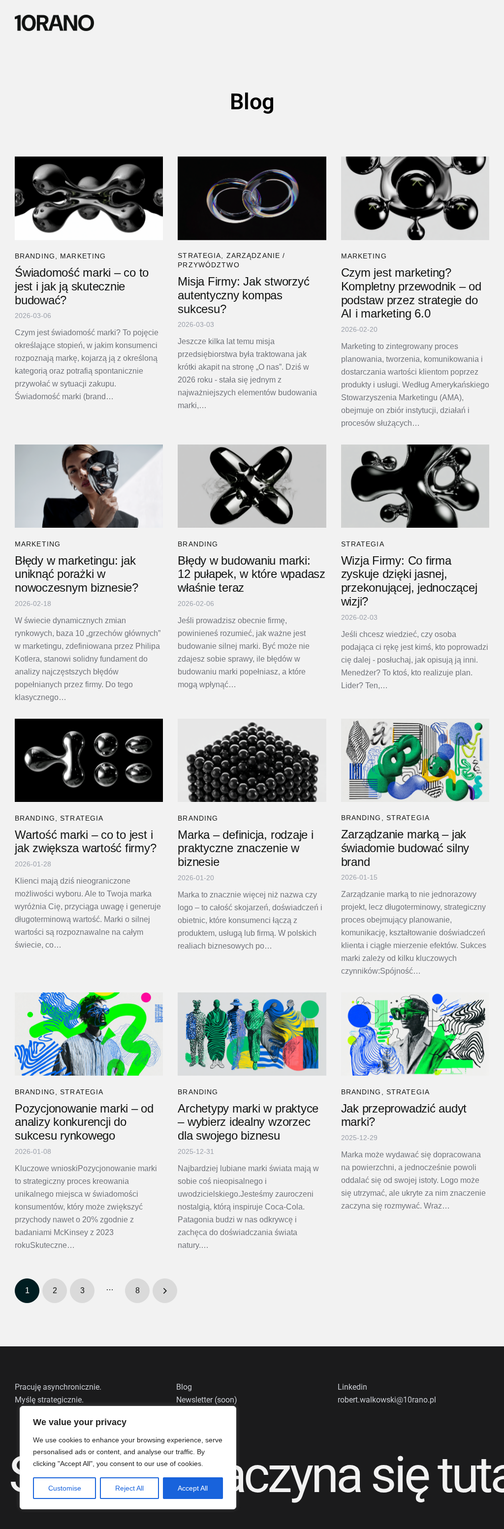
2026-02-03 (359, 617)
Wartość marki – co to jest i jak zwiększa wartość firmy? (86, 841)
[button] (488, 23)
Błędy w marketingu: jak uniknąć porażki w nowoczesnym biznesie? (76, 574)
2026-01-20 (196, 878)
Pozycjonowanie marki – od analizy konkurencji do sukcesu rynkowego (84, 1122)
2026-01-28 (33, 864)
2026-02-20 (359, 329)
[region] (128, 1457)
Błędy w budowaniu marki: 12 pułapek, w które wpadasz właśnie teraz (251, 574)
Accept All (193, 1488)
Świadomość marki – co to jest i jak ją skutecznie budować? (82, 286)
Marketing (83, 256)
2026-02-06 (196, 603)
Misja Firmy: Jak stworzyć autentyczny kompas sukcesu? (243, 295)
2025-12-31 (196, 1151)
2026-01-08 (33, 1151)
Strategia (199, 255)
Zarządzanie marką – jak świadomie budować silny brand (405, 848)
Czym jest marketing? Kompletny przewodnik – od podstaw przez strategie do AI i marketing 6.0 (411, 293)
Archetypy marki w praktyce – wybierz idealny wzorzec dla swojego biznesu (248, 1122)
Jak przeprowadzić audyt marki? (404, 1115)
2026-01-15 (359, 877)
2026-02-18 (33, 603)
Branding (35, 256)
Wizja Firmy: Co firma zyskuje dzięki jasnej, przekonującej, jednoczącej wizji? (409, 581)
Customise (64, 1488)
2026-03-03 (196, 324)
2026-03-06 (33, 315)
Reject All (129, 1488)
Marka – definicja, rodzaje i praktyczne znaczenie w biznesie (245, 848)
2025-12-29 (359, 1138)
